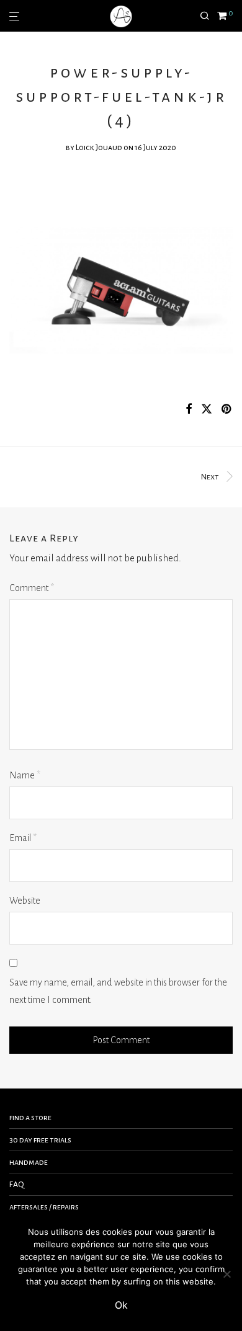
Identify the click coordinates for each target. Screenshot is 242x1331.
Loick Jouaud (99, 147)
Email (23, 838)
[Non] (226, 1274)
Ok (121, 1305)
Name (24, 775)
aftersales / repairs (44, 1207)
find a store (30, 1117)
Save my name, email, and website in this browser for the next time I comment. (118, 991)
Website (24, 901)
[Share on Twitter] (206, 409)
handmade (28, 1162)
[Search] (208, 16)
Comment (31, 588)
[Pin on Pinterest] (227, 409)
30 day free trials (40, 1140)
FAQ (16, 1184)
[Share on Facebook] (189, 409)
